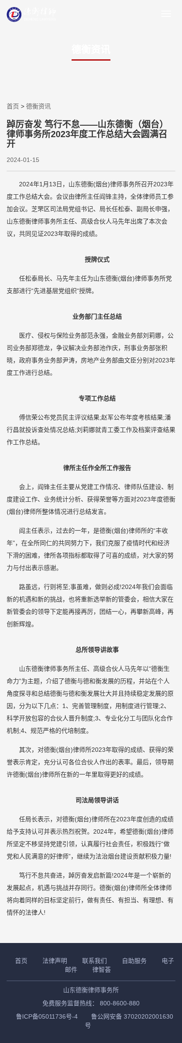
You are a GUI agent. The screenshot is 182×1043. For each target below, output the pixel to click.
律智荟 (101, 969)
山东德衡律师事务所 (91, 989)
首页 (13, 106)
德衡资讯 (38, 106)
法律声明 (54, 960)
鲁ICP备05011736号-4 (47, 1016)
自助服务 (134, 960)
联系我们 (94, 960)
